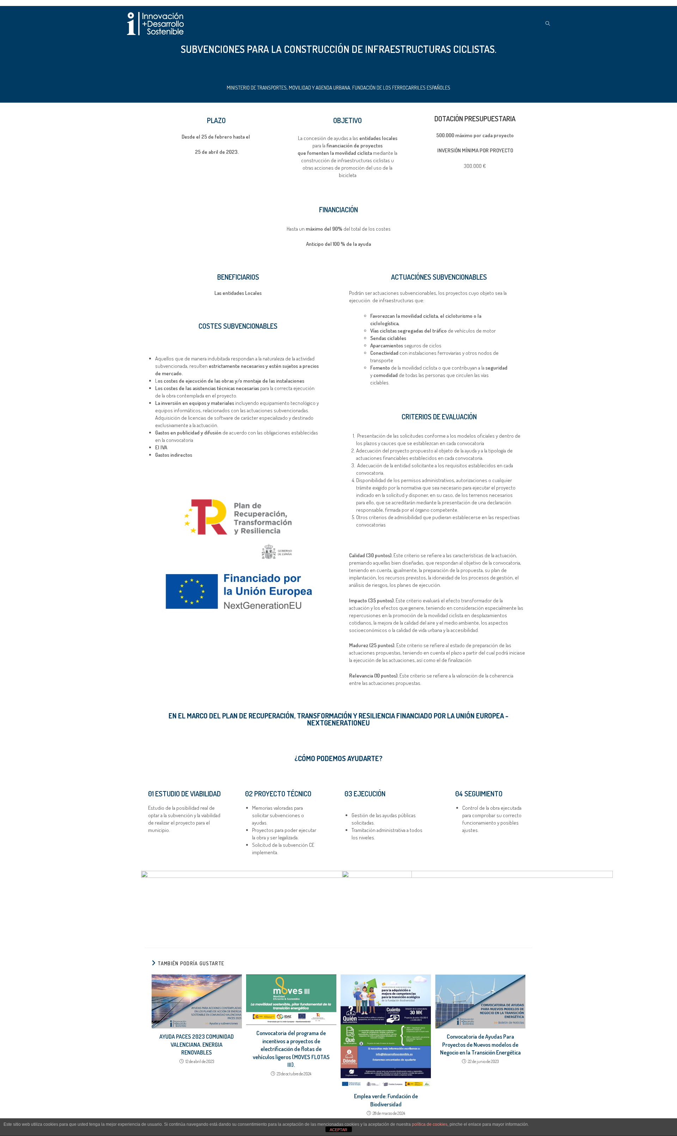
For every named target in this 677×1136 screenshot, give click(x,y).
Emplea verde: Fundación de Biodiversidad (386, 1100)
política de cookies (429, 1124)
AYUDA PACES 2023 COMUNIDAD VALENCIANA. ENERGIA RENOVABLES (196, 1044)
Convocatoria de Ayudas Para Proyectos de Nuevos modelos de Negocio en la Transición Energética (480, 1044)
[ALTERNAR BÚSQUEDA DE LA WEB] (547, 23)
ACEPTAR (338, 1130)
